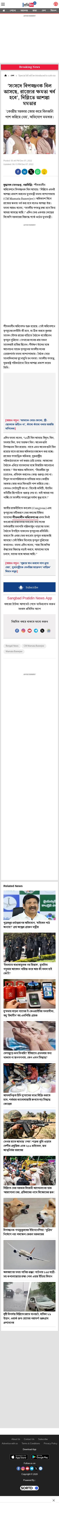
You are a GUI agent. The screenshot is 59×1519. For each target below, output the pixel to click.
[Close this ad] (53, 1500)
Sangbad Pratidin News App (29, 598)
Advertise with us (10, 1443)
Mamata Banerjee (14, 651)
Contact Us (29, 1439)
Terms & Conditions (31, 1443)
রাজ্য (35, 10)
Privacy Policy (50, 1443)
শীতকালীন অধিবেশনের (25, 517)
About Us (15, 1439)
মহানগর (24, 10)
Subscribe (43, 1439)
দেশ (44, 10)
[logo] (29, 4)
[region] (29, 39)
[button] (18, 172)
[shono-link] (55, 5)
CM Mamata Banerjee (34, 646)
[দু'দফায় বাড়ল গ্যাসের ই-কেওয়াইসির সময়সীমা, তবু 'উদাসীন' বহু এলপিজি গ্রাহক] (29, 994)
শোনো (13, 10)
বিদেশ (53, 10)
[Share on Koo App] (44, 174)
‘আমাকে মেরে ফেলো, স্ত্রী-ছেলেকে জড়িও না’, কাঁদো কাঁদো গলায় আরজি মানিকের (29, 424)
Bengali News (12, 646)
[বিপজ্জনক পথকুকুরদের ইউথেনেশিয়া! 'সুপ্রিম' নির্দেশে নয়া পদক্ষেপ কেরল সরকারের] (29, 1212)
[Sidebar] (3, 4)
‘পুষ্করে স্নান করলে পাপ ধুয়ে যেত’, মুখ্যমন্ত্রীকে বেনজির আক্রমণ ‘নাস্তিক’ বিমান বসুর (28, 567)
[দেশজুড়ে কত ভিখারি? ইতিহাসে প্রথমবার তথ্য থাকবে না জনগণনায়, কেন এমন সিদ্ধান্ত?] (29, 1036)
